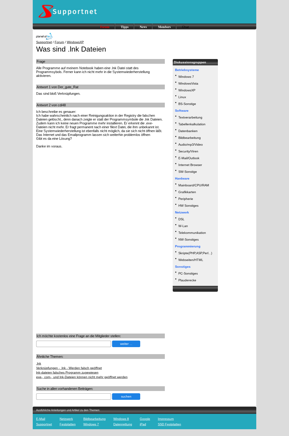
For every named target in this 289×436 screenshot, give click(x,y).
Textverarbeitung (190, 117)
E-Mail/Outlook (188, 158)
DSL (181, 219)
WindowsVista (188, 83)
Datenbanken (188, 131)
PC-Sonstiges (188, 273)
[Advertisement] (74, 187)
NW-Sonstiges (188, 239)
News (143, 26)
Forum (105, 26)
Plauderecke (187, 280)
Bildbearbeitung (189, 138)
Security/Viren (188, 151)
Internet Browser (190, 165)
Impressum (166, 419)
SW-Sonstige (187, 171)
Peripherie (185, 199)
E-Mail (40, 419)
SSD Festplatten (169, 424)
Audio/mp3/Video (190, 144)
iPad (143, 424)
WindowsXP (75, 42)
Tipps (124, 26)
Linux (182, 97)
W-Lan (183, 226)
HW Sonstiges (188, 205)
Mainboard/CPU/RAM (193, 185)
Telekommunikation (192, 233)
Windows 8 (121, 419)
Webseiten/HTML (190, 260)
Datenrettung (122, 424)
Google (145, 419)
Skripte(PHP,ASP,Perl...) (195, 253)
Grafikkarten (187, 192)
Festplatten (68, 424)
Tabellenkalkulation (191, 124)
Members (164, 26)
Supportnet (44, 42)
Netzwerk (66, 419)
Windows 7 (186, 76)
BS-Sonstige (187, 104)
